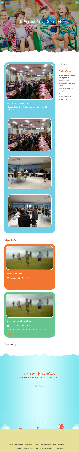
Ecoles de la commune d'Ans (34, 448)
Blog (67, 445)
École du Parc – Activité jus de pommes (67, 76)
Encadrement (28, 445)
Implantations (19, 445)
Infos (54, 445)
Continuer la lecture (15, 286)
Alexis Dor (60, 448)
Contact (36, 445)
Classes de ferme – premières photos (65, 95)
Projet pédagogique (45, 445)
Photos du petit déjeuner (16, 273)
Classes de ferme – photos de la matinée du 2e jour (67, 83)
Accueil (11, 445)
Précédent (9, 344)
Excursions (61, 445)
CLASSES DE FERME (66, 99)
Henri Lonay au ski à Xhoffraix (19, 321)
